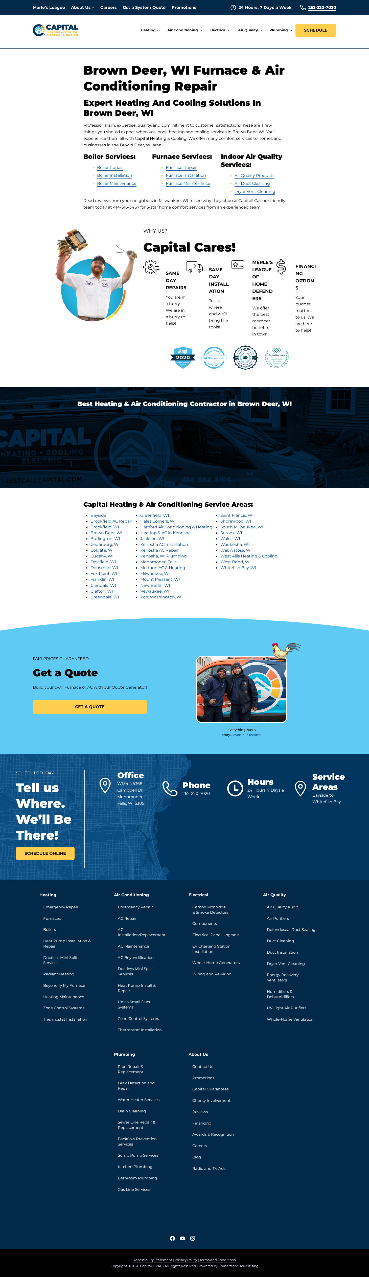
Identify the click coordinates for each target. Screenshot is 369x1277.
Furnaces (52, 918)
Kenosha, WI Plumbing (163, 555)
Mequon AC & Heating (162, 567)
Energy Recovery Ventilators (282, 977)
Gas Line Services (134, 1189)
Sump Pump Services (138, 1155)
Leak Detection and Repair (136, 1086)
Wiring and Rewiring (212, 974)
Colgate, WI (102, 550)
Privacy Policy (186, 1260)
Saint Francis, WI (236, 515)
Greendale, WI (104, 596)
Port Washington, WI (161, 596)
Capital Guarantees (210, 1089)
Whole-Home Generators (216, 962)
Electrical (198, 894)
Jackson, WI (152, 538)
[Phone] (172, 788)
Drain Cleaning (132, 1111)
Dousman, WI (104, 567)
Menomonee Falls (158, 561)
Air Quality (274, 894)
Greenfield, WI (154, 515)
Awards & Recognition (213, 1134)
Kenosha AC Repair (159, 550)
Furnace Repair (181, 167)
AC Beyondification (136, 957)
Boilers (49, 929)
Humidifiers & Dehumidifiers (280, 994)
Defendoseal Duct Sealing (291, 929)
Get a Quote (90, 706)
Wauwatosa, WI (236, 550)
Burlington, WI (105, 538)
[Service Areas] (302, 788)
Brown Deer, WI (106, 532)
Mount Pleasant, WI (160, 579)
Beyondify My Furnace (64, 985)
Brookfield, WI (104, 526)
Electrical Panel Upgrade (215, 935)
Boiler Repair (110, 167)
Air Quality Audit (282, 907)
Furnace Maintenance (188, 183)
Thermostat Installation (65, 1019)
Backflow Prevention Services (137, 1142)
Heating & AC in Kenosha (165, 532)
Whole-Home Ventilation (290, 1019)
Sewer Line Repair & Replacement (136, 1125)
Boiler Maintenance (116, 183)
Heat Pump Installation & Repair (67, 944)
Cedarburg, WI (105, 544)
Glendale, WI (103, 585)
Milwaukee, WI (155, 573)
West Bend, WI (235, 561)
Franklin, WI (102, 579)
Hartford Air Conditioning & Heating (176, 526)
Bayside (98, 515)
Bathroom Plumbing (137, 1178)
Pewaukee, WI (154, 591)
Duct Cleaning (280, 941)
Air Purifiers (278, 918)
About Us (198, 1054)
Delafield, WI (103, 561)
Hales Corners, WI (158, 521)
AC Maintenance (133, 946)
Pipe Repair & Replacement (130, 1069)
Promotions (203, 1078)
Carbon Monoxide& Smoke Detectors (210, 910)
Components (204, 923)
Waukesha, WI (234, 544)
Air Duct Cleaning (252, 183)
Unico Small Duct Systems (134, 1005)
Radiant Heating (58, 974)
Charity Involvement (211, 1100)
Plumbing (124, 1054)
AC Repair (127, 918)
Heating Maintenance (63, 997)
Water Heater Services (138, 1099)
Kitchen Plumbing (135, 1166)
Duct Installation (282, 952)
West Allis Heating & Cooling (249, 555)
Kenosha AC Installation (164, 544)
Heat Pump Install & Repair (137, 988)
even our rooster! (247, 735)
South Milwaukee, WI (241, 526)
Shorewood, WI (235, 521)
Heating (47, 894)
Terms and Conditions (218, 1260)
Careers (199, 1146)
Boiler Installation (114, 175)
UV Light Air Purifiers (286, 1008)
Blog (196, 1157)
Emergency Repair (60, 907)
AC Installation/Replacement (142, 932)
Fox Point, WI (103, 573)
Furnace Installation (186, 175)
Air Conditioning (131, 894)
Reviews (200, 1112)
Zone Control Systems (63, 1008)
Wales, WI (230, 538)
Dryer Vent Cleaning (255, 191)
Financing (201, 1123)
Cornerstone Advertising (239, 1266)
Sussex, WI (231, 532)
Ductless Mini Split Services (60, 960)
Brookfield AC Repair (111, 521)
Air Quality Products (254, 175)
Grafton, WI (101, 591)
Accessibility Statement (152, 1260)
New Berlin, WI (155, 585)
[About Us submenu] (93, 7)
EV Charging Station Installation (211, 949)
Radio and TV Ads (208, 1168)
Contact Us (202, 1066)
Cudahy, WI (101, 555)
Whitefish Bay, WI (238, 567)
